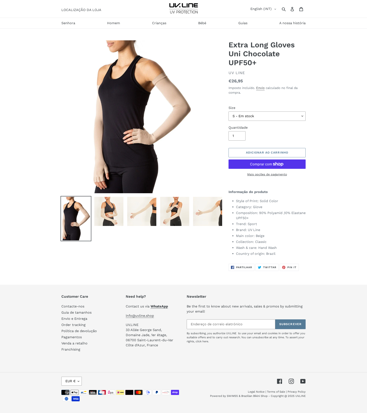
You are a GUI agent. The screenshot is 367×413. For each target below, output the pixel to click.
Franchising (70, 349)
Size (232, 108)
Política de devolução (79, 331)
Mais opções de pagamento (267, 174)
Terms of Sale (276, 391)
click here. (202, 341)
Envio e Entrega (74, 319)
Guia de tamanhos (76, 312)
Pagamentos (71, 337)
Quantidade (238, 127)
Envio (260, 88)
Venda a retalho (74, 343)
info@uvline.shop (140, 316)
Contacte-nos (72, 306)
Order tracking (73, 325)
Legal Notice (256, 391)
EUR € (70, 381)
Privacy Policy (297, 391)
